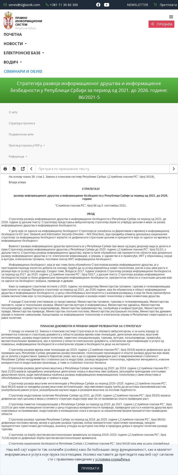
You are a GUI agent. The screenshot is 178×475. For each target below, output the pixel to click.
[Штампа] (5, 168)
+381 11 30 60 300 (64, 5)
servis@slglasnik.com (24, 5)
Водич (11, 62)
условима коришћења (112, 459)
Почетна (13, 34)
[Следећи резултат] (174, 169)
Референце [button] (17, 156)
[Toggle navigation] (171, 17)
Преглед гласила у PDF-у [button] (26, 145)
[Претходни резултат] (31, 168)
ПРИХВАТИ (90, 468)
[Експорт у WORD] (14, 168)
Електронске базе (22, 52)
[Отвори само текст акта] (23, 168)
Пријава (164, 24)
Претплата (168, 5)
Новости (14, 43)
